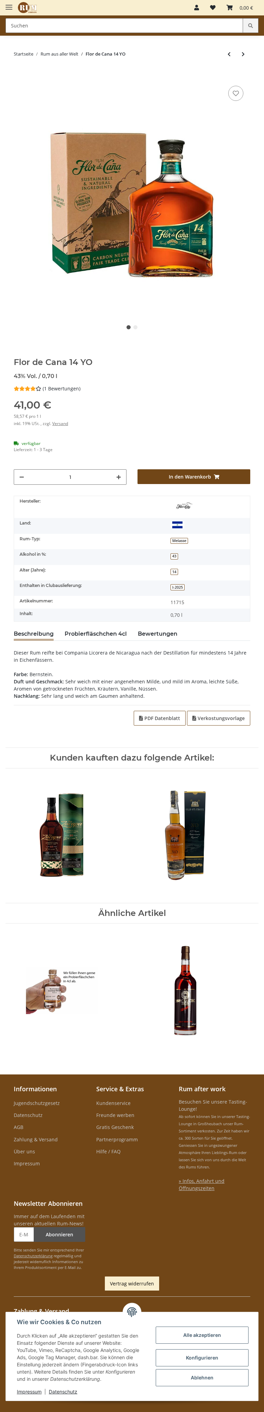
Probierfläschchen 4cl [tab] (96, 634)
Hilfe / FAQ (108, 1151)
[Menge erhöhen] (118, 477)
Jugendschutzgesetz (37, 1103)
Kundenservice (113, 1103)
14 (174, 571)
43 (174, 556)
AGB (18, 1127)
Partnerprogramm (117, 1139)
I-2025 (177, 587)
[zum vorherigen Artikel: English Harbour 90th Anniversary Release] (229, 54)
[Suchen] (250, 25)
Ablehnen (202, 1377)
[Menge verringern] (21, 477)
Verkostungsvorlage (220, 718)
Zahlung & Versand (36, 1139)
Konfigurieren (202, 1358)
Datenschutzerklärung (33, 1255)
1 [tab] (128, 327)
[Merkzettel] (213, 7)
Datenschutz (28, 1115)
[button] (197, 7)
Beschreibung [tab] (34, 634)
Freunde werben (115, 1115)
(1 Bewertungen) (61, 388)
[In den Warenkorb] (19, 74)
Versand (60, 423)
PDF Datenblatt (161, 718)
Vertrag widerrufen (132, 1283)
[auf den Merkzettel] (235, 93)
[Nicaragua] (177, 524)
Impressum (27, 1163)
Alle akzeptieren (202, 1335)
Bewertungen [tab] (157, 634)
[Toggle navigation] (9, 4)
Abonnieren (59, 1234)
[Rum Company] (27, 7)
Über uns (24, 1151)
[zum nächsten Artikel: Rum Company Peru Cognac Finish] (243, 54)
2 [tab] (135, 327)
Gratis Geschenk (115, 1127)
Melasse (179, 540)
